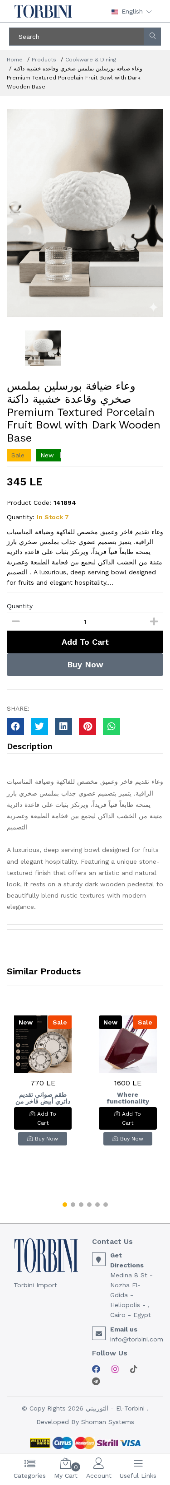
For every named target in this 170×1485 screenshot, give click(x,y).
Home (15, 59)
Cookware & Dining (90, 59)
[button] (65, 1204)
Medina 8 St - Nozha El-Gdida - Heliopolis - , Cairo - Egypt (131, 1294)
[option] (85, 213)
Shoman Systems (107, 1421)
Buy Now (85, 664)
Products (44, 59)
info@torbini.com (136, 1339)
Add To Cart (85, 642)
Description (30, 746)
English (132, 11)
